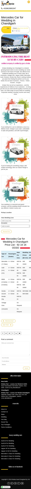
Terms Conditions (6, 427)
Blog (19, 28)
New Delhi (4, 381)
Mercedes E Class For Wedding (10, 456)
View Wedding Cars (7, 217)
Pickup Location (6, 212)
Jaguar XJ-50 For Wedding (9, 451)
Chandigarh (5, 390)
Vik (29, 479)
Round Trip (4, 422)
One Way (4, 419)
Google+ (18, 82)
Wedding (3, 417)
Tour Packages (5, 424)
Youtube (12, 82)
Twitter (28, 81)
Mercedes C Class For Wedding (10, 453)
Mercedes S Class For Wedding (10, 458)
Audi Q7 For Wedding (7, 446)
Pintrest (22, 81)
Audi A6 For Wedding (7, 443)
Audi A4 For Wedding (7, 441)
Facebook (16, 81)
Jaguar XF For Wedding (8, 448)
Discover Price (6, 231)
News (3, 414)
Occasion (4, 223)
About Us (4, 409)
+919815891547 (9, 8)
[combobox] (15, 215)
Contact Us (4, 412)
